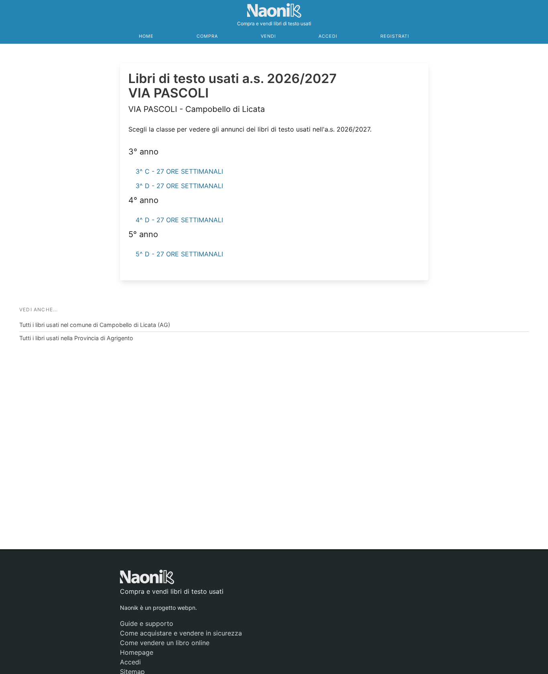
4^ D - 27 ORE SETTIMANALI (179, 220)
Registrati (394, 36)
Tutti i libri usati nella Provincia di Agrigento (76, 338)
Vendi (268, 36)
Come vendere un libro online (164, 643)
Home (146, 36)
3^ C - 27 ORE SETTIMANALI (179, 171)
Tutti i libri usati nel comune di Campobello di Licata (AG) (94, 324)
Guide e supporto (146, 623)
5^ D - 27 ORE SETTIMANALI (179, 254)
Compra (207, 36)
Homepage (136, 652)
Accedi (328, 36)
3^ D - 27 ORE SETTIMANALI (179, 186)
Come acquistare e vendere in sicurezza (181, 633)
